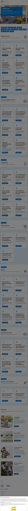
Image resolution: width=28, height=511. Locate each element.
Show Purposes (14, 509)
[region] (14, 503)
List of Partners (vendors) (4, 505)
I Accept (14, 507)
